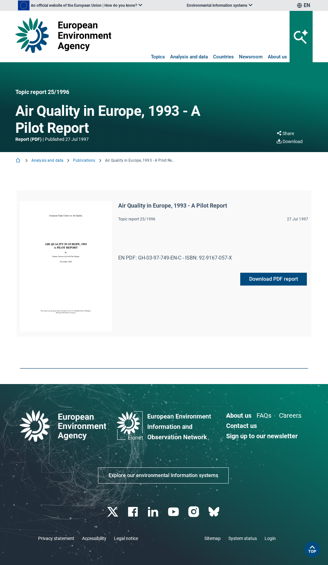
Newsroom (251, 57)
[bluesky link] (214, 511)
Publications (84, 160)
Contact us (241, 426)
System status (242, 538)
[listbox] (80, 5)
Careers (290, 415)
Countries (223, 57)
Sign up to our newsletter (262, 436)
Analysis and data (189, 57)
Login (270, 538)
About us (277, 57)
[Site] (63, 35)
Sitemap (212, 538)
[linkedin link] (154, 511)
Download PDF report (273, 279)
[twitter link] (113, 511)
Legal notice (126, 538)
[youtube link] (174, 511)
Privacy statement (56, 538)
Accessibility (94, 538)
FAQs (264, 415)
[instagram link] (194, 511)
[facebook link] (134, 511)
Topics (158, 57)
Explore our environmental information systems (163, 475)
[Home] (18, 161)
